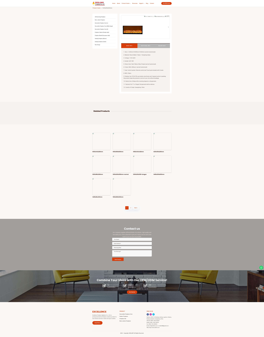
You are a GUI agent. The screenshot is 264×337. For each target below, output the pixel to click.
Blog (147, 3)
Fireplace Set (123, 318)
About (118, 3)
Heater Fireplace (124, 316)
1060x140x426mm (138, 152)
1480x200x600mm (158, 174)
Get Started (132, 292)
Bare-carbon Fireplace (125, 321)
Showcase (135, 3)
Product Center (126, 3)
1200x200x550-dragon (140, 174)
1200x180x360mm (97, 174)
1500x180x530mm (118, 197)
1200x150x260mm (158, 152)
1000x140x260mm (97, 152)
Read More (97, 322)
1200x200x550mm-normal (121, 174)
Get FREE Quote (166, 3)
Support (141, 3)
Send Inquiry (118, 259)
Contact (152, 3)
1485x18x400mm (97, 197)
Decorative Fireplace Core (126, 314)
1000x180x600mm (118, 152)
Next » (135, 207)
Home (113, 3)
